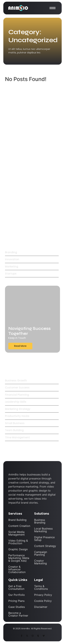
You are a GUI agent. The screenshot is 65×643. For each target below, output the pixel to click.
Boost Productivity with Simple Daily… (28, 222)
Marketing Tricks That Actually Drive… (28, 185)
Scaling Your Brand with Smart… (29, 202)
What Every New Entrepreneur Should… (28, 164)
